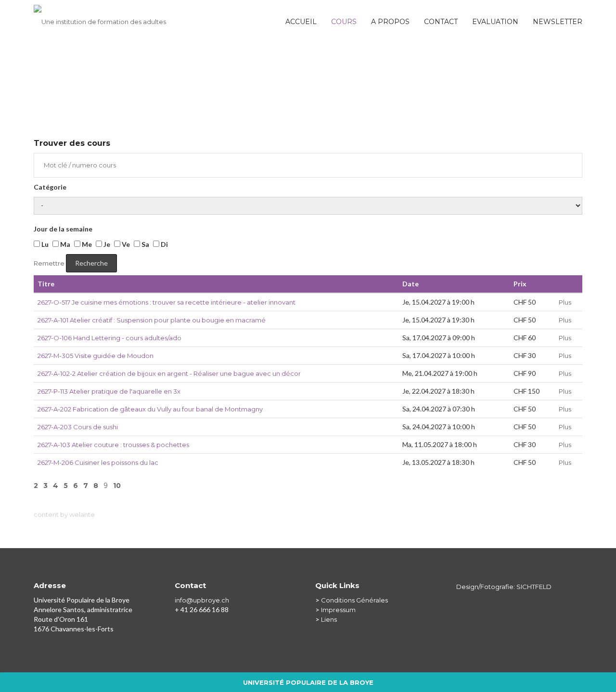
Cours (344, 21)
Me (86, 244)
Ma (64, 244)
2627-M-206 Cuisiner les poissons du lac (98, 462)
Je (106, 244)
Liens (329, 619)
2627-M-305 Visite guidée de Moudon (96, 355)
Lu (44, 244)
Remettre (49, 263)
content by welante (64, 514)
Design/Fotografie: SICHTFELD (504, 586)
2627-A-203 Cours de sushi (78, 427)
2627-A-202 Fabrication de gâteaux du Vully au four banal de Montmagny (150, 409)
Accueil (301, 21)
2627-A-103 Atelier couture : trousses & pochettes (113, 445)
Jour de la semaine (63, 229)
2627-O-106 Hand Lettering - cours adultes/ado (109, 338)
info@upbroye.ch (202, 600)
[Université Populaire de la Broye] (100, 17)
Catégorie (50, 187)
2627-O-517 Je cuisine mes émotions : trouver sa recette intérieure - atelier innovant (166, 302)
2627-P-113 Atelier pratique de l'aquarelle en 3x (109, 391)
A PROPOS (390, 21)
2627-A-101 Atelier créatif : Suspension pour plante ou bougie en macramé (152, 320)
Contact (441, 21)
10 (117, 485)
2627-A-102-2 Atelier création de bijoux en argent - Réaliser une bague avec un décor (169, 373)
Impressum (338, 610)
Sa (144, 244)
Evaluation (495, 21)
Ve (125, 244)
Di (163, 244)
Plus (565, 302)
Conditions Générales (354, 600)
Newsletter (557, 21)
